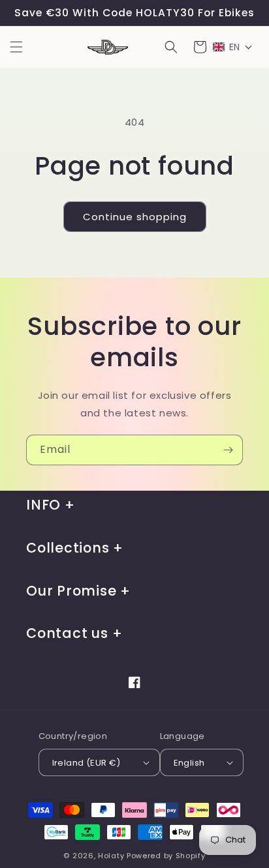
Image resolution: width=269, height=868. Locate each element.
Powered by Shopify (166, 855)
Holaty (111, 855)
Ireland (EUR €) (86, 763)
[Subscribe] (228, 450)
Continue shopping (135, 217)
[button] (16, 47)
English (189, 763)
